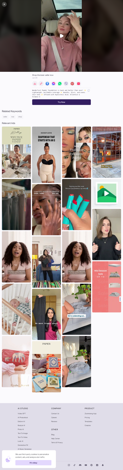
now (12, 117)
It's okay (33, 463)
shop (20, 117)
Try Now (61, 102)
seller (5, 117)
